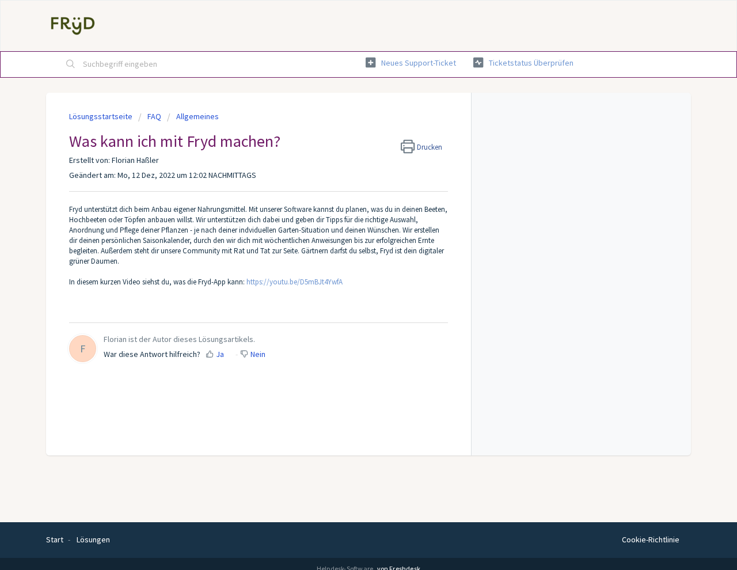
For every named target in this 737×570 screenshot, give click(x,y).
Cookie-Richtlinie (650, 539)
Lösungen (93, 539)
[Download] (347, 132)
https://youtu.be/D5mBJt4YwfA (294, 282)
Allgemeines (197, 116)
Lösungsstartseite (101, 116)
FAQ (154, 116)
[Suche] (70, 64)
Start (54, 539)
